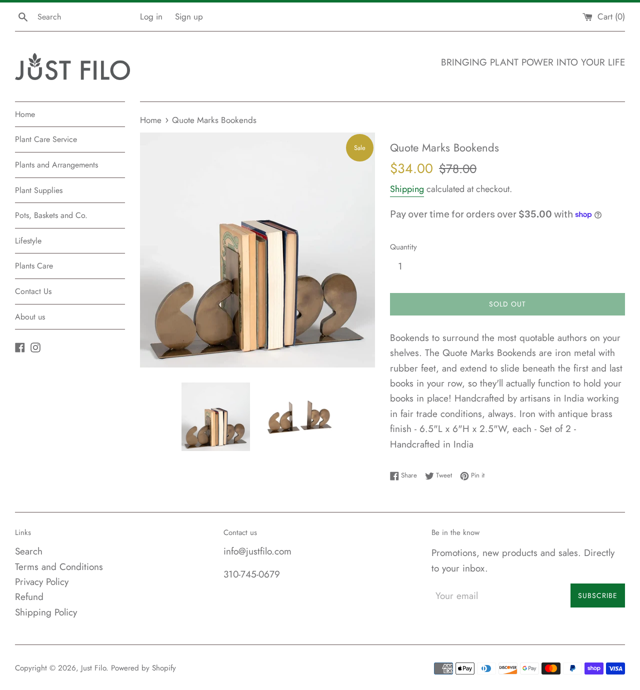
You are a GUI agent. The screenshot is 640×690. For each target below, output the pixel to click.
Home (25, 114)
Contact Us (33, 291)
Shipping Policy (46, 612)
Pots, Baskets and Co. (51, 215)
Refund (29, 597)
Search (28, 551)
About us (30, 316)
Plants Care (34, 266)
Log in (151, 16)
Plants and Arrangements (56, 164)
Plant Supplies (38, 190)
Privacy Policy (41, 581)
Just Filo (93, 668)
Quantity (403, 247)
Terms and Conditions (59, 567)
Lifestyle (28, 240)
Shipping (407, 189)
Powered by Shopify (143, 668)
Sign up (189, 16)
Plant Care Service (46, 139)
